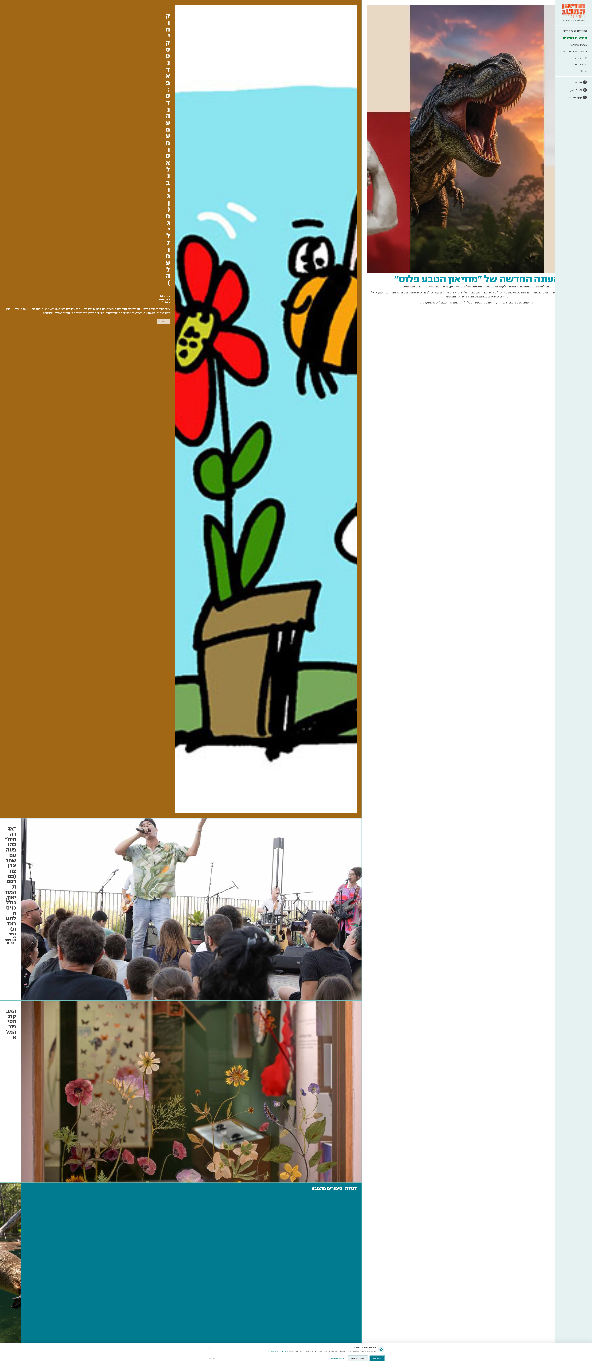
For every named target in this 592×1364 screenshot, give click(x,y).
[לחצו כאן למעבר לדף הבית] (573, 12)
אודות (583, 71)
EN (580, 89)
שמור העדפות (357, 1358)
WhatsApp (575, 97)
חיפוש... (577, 82)
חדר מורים (581, 58)
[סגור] (210, 1348)
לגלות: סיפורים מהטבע (573, 51)
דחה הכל (212, 1358)
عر (572, 89)
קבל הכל (377, 1358)
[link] (181, 409)
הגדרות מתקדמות (338, 1358)
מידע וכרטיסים (575, 37)
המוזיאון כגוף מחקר (575, 31)
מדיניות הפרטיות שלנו (277, 1351)
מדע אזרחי (580, 64)
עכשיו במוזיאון (578, 45)
